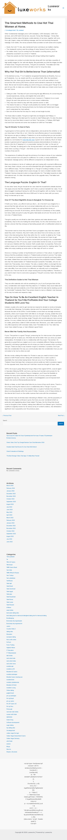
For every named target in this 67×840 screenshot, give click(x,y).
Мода (8, 746)
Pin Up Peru (10, 706)
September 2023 (11, 501)
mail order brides (11, 661)
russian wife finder (12, 714)
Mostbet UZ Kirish (11, 685)
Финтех (9, 749)
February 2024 (11, 488)
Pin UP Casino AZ (11, 703)
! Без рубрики (10, 556)
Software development (13, 722)
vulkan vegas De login (13, 733)
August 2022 (10, 536)
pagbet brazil (10, 693)
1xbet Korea (10, 599)
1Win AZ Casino (11, 562)
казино (9, 744)
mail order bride (11, 658)
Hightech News (11, 647)
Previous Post (6, 415)
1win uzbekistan (11, 578)
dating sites (10, 631)
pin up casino (10, 701)
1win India (9, 570)
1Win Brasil (9, 564)
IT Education (10, 650)
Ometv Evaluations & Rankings (15, 451)
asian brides (10, 610)
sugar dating (10, 725)
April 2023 (9, 515)
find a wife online (11, 639)
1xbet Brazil (10, 586)
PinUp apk (9, 709)
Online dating (10, 690)
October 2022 (10, 531)
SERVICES (9, 717)
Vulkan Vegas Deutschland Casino (16, 736)
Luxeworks (53, 8)
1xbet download (11, 589)
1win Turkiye (10, 575)
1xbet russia (10, 602)
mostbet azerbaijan (12, 674)
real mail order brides (12, 711)
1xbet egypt (10, 591)
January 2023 (10, 523)
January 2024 (10, 491)
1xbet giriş (9, 594)
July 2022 (9, 539)
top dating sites (11, 727)
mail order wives (11, 663)
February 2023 (11, 520)
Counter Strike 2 (11, 629)
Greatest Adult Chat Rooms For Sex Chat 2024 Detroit (22, 447)
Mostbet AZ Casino (12, 671)
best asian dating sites (13, 613)
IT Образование (11, 653)
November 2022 (11, 528)
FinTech (9, 642)
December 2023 (11, 493)
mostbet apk (10, 666)
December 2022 (11, 525)
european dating (11, 637)
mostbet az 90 (11, 669)
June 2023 (10, 509)
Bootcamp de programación (14, 623)
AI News (9, 607)
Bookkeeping (10, 618)
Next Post (61, 415)
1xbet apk (9, 583)
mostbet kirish (10, 679)
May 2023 (9, 512)
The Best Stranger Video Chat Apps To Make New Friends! (23, 456)
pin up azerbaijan (11, 695)
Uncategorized (10, 30)
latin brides (10, 655)
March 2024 (10, 485)
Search (5, 420)
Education (9, 634)
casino (8, 626)
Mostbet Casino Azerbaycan (15, 677)
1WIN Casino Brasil (12, 567)
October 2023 (10, 499)
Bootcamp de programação (14, 621)
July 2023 (9, 507)
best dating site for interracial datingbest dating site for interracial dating (26, 615)
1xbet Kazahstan (11, 596)
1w (7, 559)
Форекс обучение (12, 752)
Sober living (10, 719)
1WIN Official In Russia (13, 572)
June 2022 (10, 541)
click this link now (29, 140)
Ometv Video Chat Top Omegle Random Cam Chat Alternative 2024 (25, 442)
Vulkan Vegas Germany (13, 738)
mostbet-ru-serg (11, 687)
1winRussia (10, 580)
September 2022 (11, 533)
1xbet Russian (10, 604)
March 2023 (10, 517)
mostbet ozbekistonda (13, 682)
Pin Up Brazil (10, 698)
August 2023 (10, 504)
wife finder (9, 741)
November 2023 (11, 496)
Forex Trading (10, 645)
